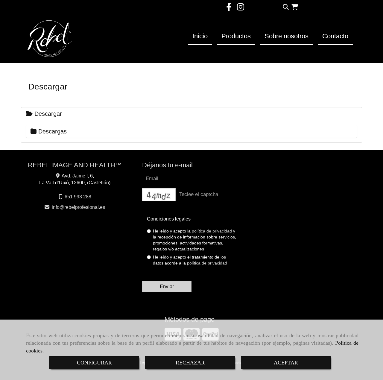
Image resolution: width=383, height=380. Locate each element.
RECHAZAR (190, 363)
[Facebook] (229, 8)
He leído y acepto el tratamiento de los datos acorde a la (190, 260)
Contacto (335, 36)
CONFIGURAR (94, 363)
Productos (236, 36)
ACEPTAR (286, 363)
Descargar (47, 113)
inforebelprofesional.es (78, 207)
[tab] (191, 113)
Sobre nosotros (286, 36)
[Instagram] (240, 8)
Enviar (167, 286)
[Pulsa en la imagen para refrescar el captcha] (158, 195)
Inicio (200, 36)
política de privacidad (212, 231)
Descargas (52, 131)
